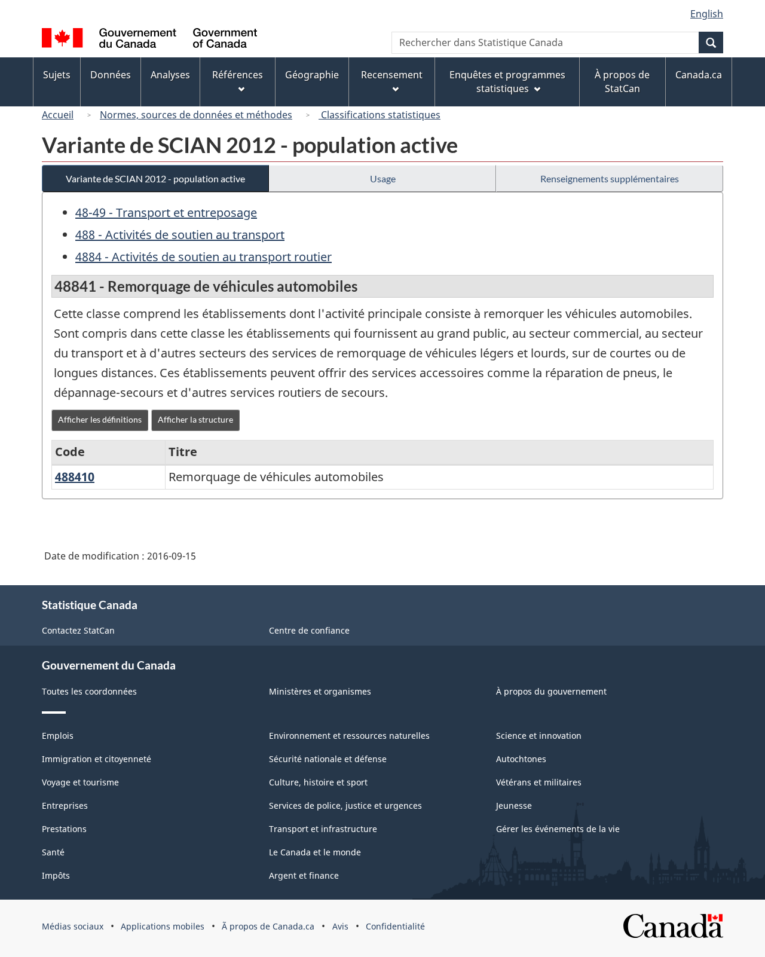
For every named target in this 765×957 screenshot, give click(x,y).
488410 (74, 477)
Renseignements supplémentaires (609, 178)
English (706, 13)
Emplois (58, 735)
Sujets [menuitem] (57, 74)
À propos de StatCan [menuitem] (622, 81)
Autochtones (521, 759)
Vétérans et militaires (539, 782)
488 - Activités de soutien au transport (179, 235)
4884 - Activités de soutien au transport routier (203, 257)
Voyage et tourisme (80, 782)
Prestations (64, 828)
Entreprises (65, 805)
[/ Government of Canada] (149, 39)
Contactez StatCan (78, 630)
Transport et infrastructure (323, 828)
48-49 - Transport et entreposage (166, 212)
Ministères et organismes (320, 691)
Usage (383, 178)
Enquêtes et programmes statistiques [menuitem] (507, 81)
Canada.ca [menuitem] (698, 74)
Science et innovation (539, 735)
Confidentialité (395, 926)
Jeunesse (514, 805)
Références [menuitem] (237, 74)
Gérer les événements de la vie (558, 828)
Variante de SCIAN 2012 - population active (155, 178)
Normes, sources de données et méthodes (196, 114)
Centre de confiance (309, 630)
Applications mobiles (162, 926)
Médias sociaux (72, 926)
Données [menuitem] (110, 74)
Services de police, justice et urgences (345, 805)
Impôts (56, 875)
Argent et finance (304, 875)
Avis (340, 926)
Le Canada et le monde (315, 852)
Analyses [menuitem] (170, 74)
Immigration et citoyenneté (96, 759)
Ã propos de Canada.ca (268, 926)
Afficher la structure (195, 419)
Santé (53, 852)
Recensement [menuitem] (392, 74)
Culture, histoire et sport (318, 782)
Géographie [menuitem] (312, 74)
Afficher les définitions (100, 419)
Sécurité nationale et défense (328, 759)
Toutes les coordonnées (89, 691)
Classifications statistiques (379, 114)
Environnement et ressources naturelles (349, 735)
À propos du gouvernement (551, 691)
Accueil (58, 114)
